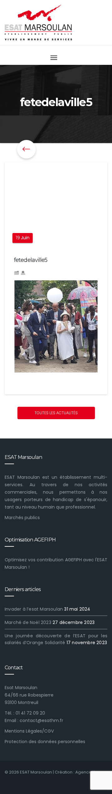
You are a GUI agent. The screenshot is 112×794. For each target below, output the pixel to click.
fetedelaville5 (30, 260)
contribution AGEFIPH (59, 560)
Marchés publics (22, 517)
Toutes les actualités (56, 412)
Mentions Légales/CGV (29, 731)
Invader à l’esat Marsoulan (34, 609)
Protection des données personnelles (45, 741)
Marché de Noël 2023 (28, 622)
